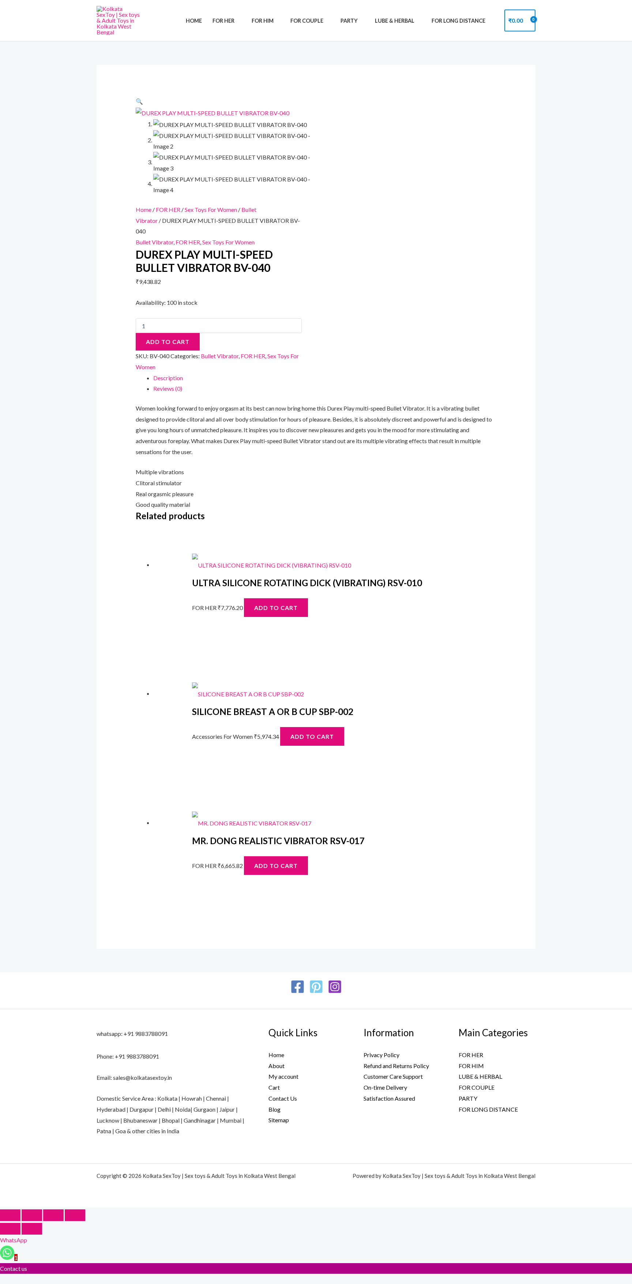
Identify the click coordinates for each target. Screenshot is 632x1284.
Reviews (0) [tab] (167, 388)
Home (194, 21)
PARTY (349, 21)
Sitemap (278, 1119)
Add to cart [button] (276, 607)
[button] (139, 101)
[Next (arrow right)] (32, 1229)
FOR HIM (263, 21)
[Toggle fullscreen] (32, 1215)
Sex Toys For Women (211, 209)
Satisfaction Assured (389, 1098)
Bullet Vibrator (154, 242)
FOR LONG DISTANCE (458, 21)
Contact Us (282, 1098)
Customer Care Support (393, 1076)
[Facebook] (297, 987)
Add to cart (167, 341)
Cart (274, 1087)
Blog (274, 1109)
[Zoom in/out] (10, 1215)
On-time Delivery (385, 1087)
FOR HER (223, 21)
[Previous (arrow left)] (10, 1229)
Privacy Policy (381, 1054)
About (276, 1065)
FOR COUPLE (306, 21)
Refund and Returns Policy (396, 1065)
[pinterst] (316, 987)
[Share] (53, 1215)
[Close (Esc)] (75, 1215)
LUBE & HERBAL (394, 21)
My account (283, 1076)
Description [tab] (168, 377)
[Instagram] (335, 987)
